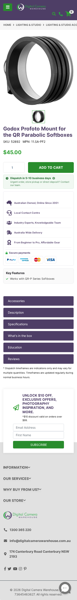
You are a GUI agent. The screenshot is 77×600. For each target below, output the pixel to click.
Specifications (18, 324)
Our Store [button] (13, 501)
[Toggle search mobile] (54, 14)
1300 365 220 (20, 530)
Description (16, 312)
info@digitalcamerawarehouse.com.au (40, 541)
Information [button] (15, 467)
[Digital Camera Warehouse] (31, 7)
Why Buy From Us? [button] (21, 490)
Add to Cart (51, 167)
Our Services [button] (16, 479)
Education (15, 347)
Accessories (16, 301)
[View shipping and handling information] (53, 178)
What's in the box (20, 336)
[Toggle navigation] (7, 7)
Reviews (13, 359)
